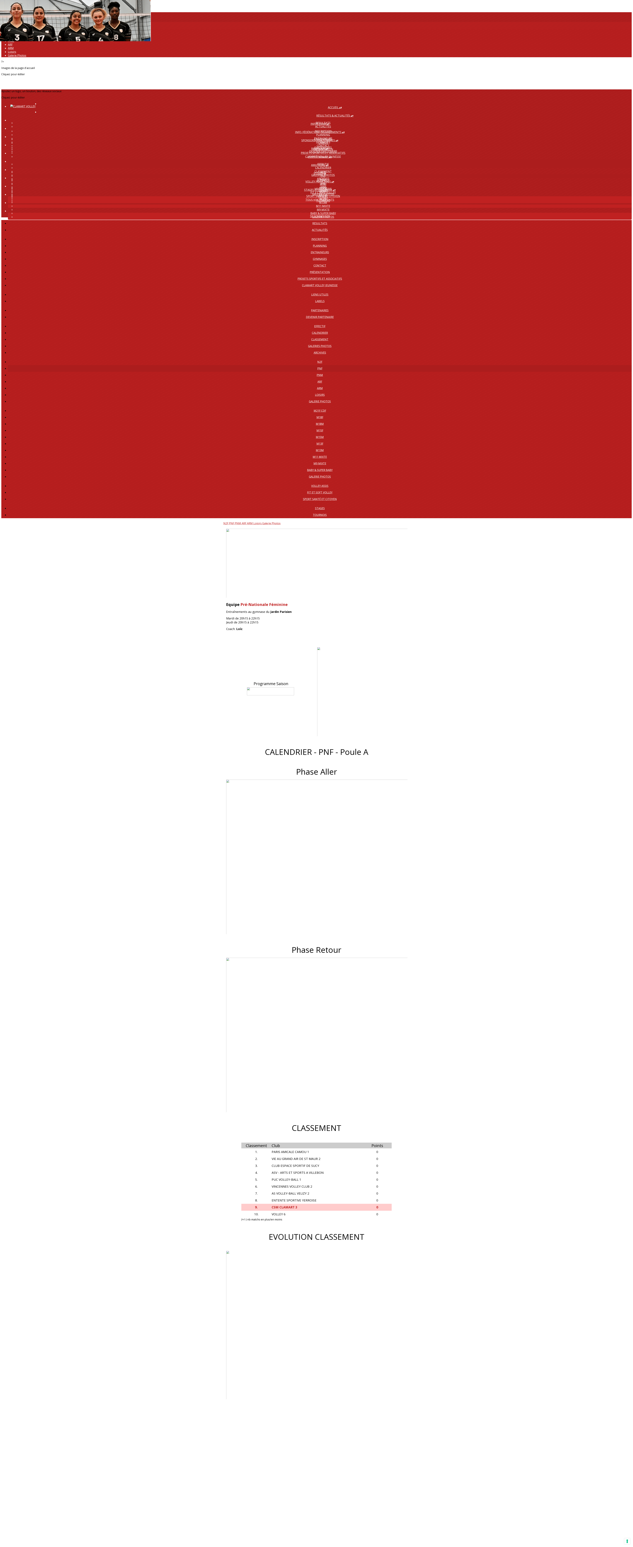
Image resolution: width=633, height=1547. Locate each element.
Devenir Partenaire (323, 151)
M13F (319, 443)
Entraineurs (320, 252)
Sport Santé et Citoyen (320, 499)
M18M (320, 424)
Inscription (319, 239)
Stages (323, 197)
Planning (323, 135)
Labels (323, 143)
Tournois (320, 515)
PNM (320, 375)
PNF (323, 176)
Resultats (319, 223)
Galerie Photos (17, 55)
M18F (323, 184)
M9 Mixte (323, 209)
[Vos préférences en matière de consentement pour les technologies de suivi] (627, 1541)
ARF (10, 44)
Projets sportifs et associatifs (320, 279)
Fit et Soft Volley (323, 192)
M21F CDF (320, 410)
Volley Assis (319, 486)
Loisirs (12, 52)
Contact (323, 145)
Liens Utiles (319, 294)
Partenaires (320, 310)
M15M (320, 437)
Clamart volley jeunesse (320, 285)
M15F (319, 430)
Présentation (320, 272)
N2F (319, 362)
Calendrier (323, 168)
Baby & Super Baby (323, 213)
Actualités (323, 126)
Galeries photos (320, 346)
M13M (320, 450)
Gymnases (320, 259)
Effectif (319, 326)
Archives (320, 352)
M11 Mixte (323, 206)
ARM (11, 48)
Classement (319, 339)
